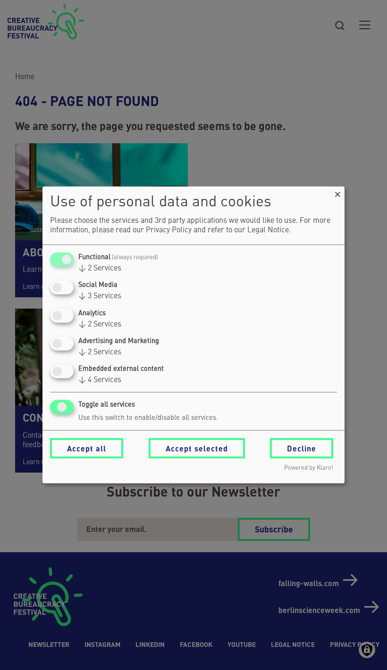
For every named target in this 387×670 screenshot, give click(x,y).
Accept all (86, 448)
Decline (301, 448)
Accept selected (197, 448)
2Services (99, 268)
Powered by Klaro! (308, 468)
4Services (99, 380)
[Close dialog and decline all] (337, 192)
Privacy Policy (169, 230)
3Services (99, 296)
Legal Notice (268, 230)
